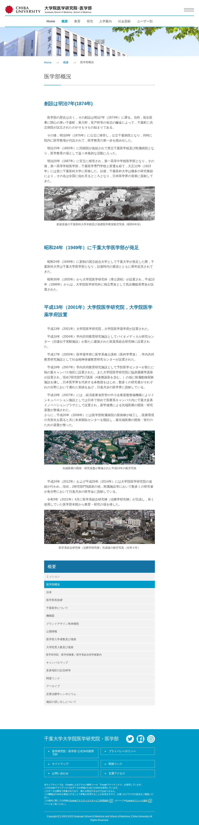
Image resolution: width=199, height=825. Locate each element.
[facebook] (140, 739)
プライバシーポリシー (122, 751)
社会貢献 (124, 21)
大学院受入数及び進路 (59, 647)
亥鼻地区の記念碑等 (58, 670)
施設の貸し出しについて (61, 701)
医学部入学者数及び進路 (61, 639)
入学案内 (105, 21)
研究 (90, 21)
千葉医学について (57, 607)
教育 (77, 21)
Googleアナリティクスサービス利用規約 (89, 800)
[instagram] (151, 739)
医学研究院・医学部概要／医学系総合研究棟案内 (74, 654)
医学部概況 (53, 584)
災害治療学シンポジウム (61, 694)
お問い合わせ (60, 773)
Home (50, 21)
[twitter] (130, 739)
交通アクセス (117, 773)
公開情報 (51, 631)
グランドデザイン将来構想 (62, 623)
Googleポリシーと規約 (137, 800)
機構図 (50, 615)
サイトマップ (60, 763)
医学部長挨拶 (54, 600)
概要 (65, 21)
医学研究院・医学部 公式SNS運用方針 (73, 753)
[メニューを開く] (189, 10)
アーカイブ (53, 686)
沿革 (49, 592)
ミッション (53, 576)
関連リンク (53, 678)
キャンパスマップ (57, 662)
